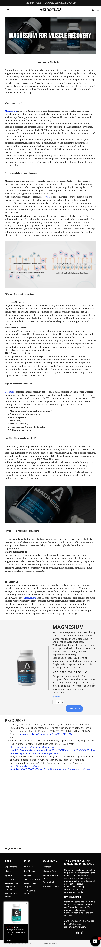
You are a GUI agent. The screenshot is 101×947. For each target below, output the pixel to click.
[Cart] (98, 9)
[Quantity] (54, 702)
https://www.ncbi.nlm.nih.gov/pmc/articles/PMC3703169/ (44, 734)
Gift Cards (9, 879)
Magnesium (11, 110)
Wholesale (48, 866)
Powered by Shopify (24, 943)
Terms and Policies (50, 943)
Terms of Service (51, 886)
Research (9, 391)
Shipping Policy (50, 871)
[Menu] (3, 10)
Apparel (8, 875)
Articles (27, 875)
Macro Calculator (32, 879)
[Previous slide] (2, 3)
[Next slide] (98, 3)
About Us (28, 866)
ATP (48, 196)
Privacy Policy (49, 882)
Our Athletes (29, 871)
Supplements (11, 866)
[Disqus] (50, 810)
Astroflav (14, 943)
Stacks (8, 871)
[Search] (8, 9)
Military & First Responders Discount (11, 886)
